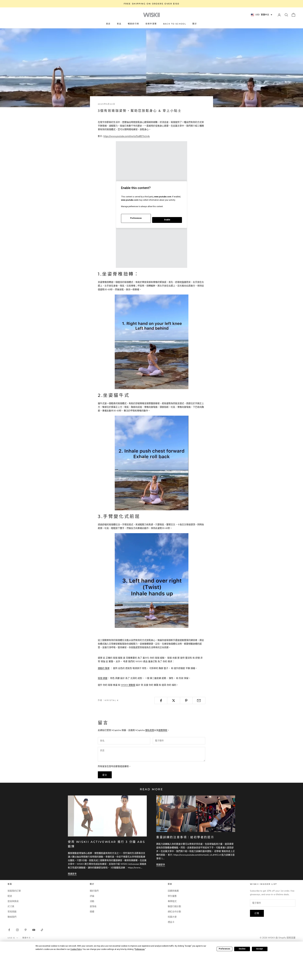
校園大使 (172, 916)
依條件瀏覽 (151, 24)
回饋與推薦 (173, 890)
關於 (194, 24)
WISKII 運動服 (128, 684)
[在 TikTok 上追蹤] (42, 929)
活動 (92, 901)
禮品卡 (171, 922)
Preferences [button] (140, 949)
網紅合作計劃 (174, 911)
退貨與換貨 (13, 901)
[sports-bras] (151, 341)
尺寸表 (11, 906)
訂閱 (257, 913)
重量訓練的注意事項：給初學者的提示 (185, 837)
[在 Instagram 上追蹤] (17, 929)
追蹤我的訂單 (14, 890)
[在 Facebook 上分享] (161, 700)
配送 (10, 896)
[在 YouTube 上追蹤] (33, 929)
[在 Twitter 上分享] (173, 700)
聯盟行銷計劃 (174, 906)
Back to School (174, 24)
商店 (108, 24)
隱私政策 (149, 730)
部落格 (93, 906)
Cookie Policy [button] (76, 949)
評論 (92, 896)
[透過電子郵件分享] (199, 700)
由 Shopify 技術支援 (285, 937)
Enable (167, 220)
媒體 (92, 911)
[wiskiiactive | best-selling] (151, 580)
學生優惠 (172, 896)
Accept (259, 949)
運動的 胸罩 (104, 668)
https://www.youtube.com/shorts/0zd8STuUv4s (126, 136)
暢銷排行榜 (133, 24)
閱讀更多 (72, 873)
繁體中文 (26, 938)
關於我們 (94, 890)
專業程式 (172, 901)
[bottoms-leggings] (151, 462)
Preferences (224, 949)
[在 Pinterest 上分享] (186, 700)
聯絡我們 (12, 916)
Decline (242, 949)
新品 (119, 24)
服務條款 (162, 730)
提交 (104, 775)
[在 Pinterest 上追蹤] (25, 929)
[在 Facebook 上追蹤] (9, 929)
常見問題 (12, 911)
